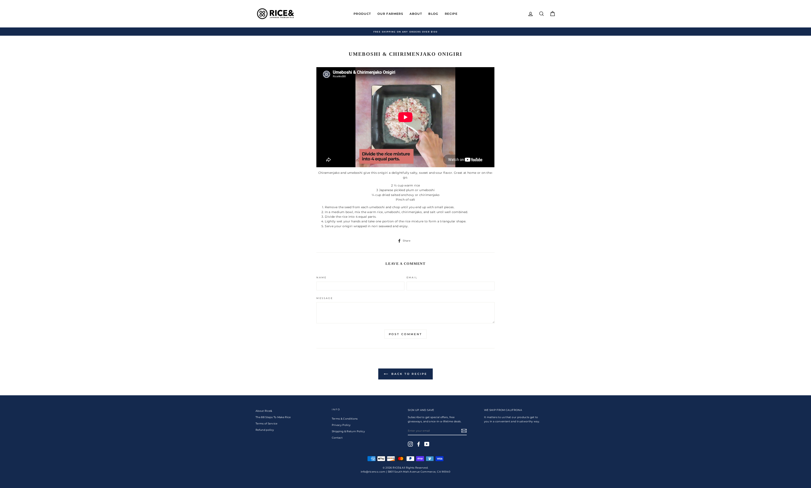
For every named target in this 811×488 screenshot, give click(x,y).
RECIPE (451, 14)
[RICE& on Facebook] (418, 444)
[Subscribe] (464, 430)
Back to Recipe (408, 373)
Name (321, 277)
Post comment (405, 334)
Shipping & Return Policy (348, 431)
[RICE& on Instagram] (410, 444)
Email (412, 277)
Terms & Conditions (345, 418)
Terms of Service (267, 423)
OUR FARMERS (390, 14)
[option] (405, 32)
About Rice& (264, 410)
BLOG (433, 14)
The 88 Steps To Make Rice (273, 417)
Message (324, 298)
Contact (337, 437)
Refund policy (265, 429)
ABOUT (416, 14)
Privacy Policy (341, 425)
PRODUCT (362, 14)
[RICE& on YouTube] (426, 444)
